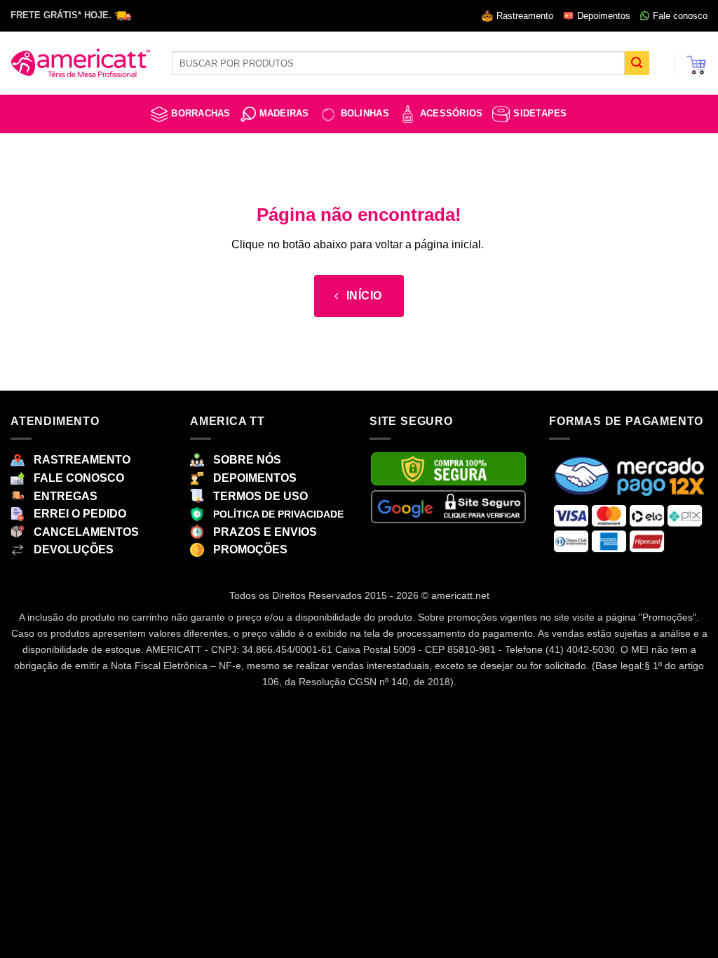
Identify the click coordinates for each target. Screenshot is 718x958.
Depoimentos (603, 16)
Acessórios (451, 113)
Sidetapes (540, 113)
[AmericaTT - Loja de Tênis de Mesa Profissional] (81, 63)
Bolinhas (365, 113)
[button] (696, 63)
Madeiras (284, 113)
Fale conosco (680, 16)
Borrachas (200, 113)
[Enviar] (637, 63)
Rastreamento (524, 16)
